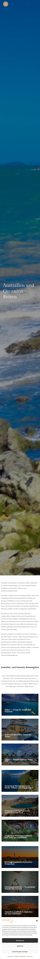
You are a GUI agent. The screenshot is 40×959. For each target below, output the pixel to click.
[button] (37, 921)
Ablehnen (20, 946)
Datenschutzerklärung (20, 956)
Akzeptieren (20, 940)
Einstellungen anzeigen (20, 951)
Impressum (10, 956)
